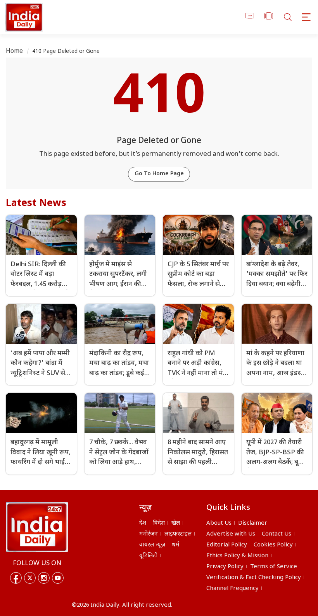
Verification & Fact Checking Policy (253, 577)
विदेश (159, 523)
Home (14, 51)
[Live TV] (249, 17)
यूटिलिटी (148, 556)
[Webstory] (268, 17)
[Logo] (37, 527)
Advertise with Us (230, 534)
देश (142, 523)
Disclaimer (252, 523)
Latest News (36, 203)
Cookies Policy (273, 545)
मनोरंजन (148, 534)
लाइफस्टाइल (178, 534)
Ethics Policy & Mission (237, 556)
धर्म (175, 545)
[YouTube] (58, 578)
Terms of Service (273, 567)
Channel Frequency (232, 588)
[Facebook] (16, 578)
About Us (219, 523)
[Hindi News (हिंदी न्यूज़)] (22, 17)
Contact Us (276, 534)
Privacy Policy (225, 567)
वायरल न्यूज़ (152, 545)
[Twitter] (30, 578)
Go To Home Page (159, 174)
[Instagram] (44, 578)
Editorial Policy (226, 545)
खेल (175, 523)
